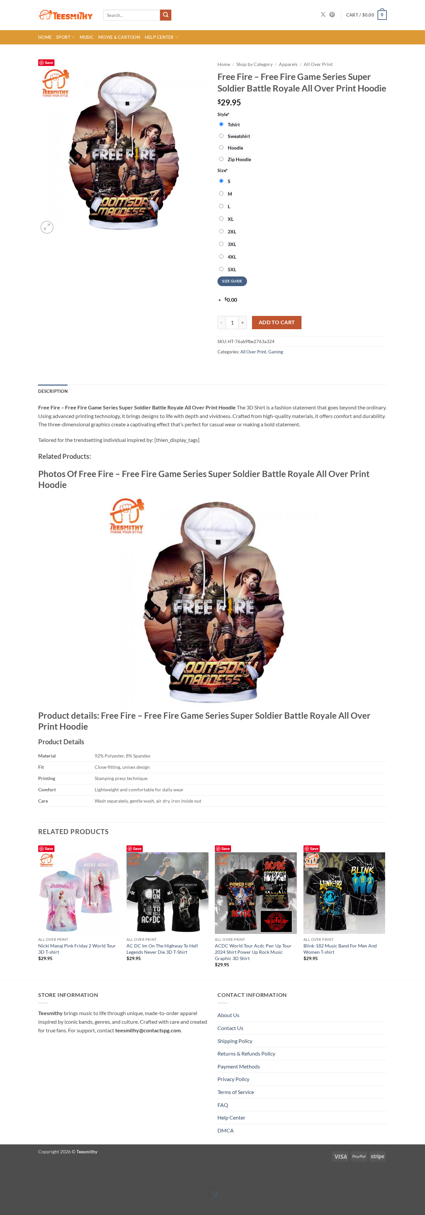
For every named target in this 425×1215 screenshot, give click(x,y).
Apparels (288, 64)
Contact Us (230, 1028)
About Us (228, 1015)
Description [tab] (53, 391)
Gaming (275, 351)
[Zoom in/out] (6, 1175)
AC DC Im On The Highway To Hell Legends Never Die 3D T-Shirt (162, 949)
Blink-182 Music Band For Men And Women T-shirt (340, 949)
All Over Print (318, 64)
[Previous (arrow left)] (6, 1203)
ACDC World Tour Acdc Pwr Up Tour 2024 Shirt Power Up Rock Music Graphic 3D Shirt (253, 952)
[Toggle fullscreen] (25, 1175)
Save (49, 62)
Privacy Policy (233, 1079)
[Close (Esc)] (63, 1175)
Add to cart (277, 322)
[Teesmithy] (65, 15)
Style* (223, 114)
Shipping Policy (234, 1041)
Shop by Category (254, 64)
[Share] (44, 1175)
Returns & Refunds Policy (246, 1053)
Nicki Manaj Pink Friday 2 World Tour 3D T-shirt (77, 949)
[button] (366, 15)
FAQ (222, 1105)
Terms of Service (235, 1092)
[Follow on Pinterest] (332, 15)
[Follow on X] (323, 15)
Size (222, 170)
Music (87, 37)
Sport (63, 37)
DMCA (225, 1130)
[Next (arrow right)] (25, 1203)
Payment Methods (238, 1066)
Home (44, 37)
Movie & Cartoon (119, 37)
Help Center (159, 37)
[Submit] (165, 15)
